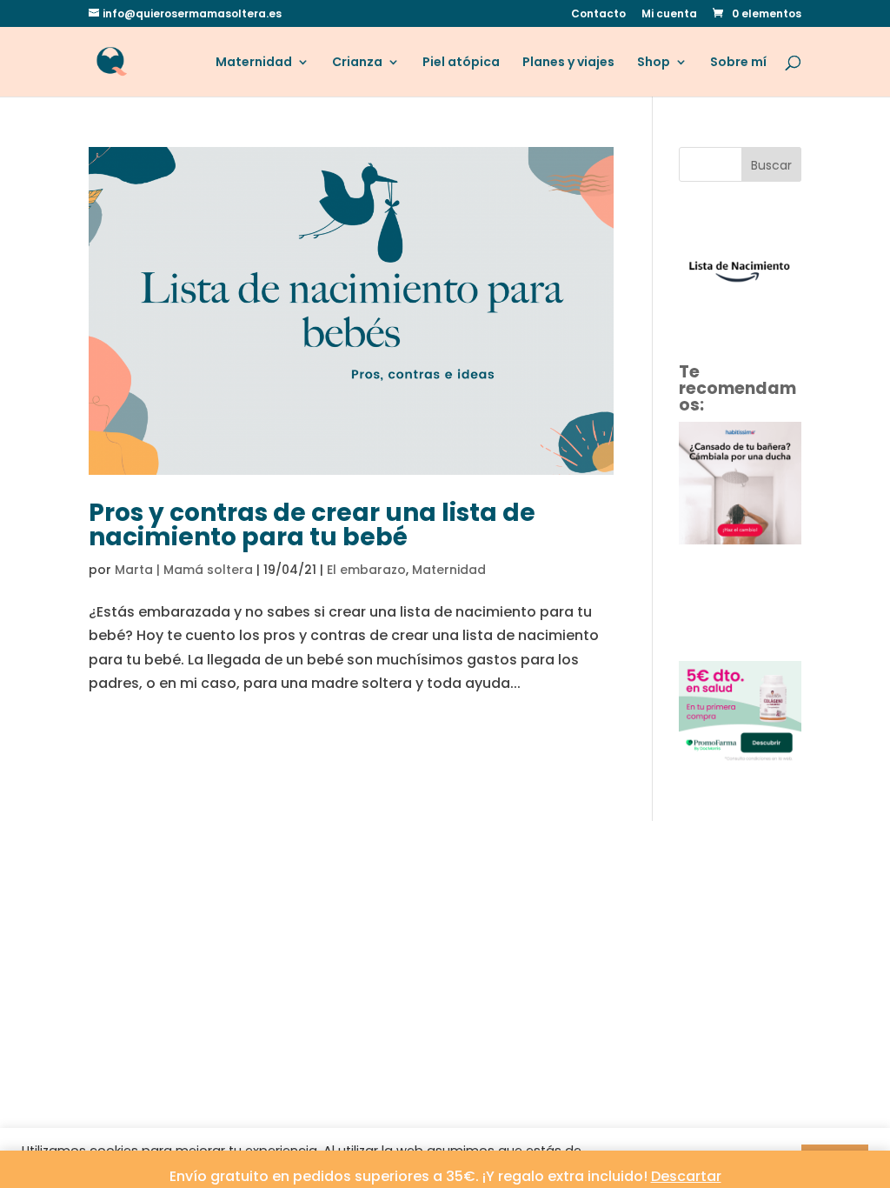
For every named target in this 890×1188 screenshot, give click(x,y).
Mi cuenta (669, 15)
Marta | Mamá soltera (184, 569)
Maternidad (254, 63)
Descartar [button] (686, 1176)
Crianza (357, 63)
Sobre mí (738, 63)
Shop (653, 63)
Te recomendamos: (737, 388)
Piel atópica (461, 63)
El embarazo (366, 569)
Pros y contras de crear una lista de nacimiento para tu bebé (312, 525)
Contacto (598, 15)
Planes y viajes (568, 63)
